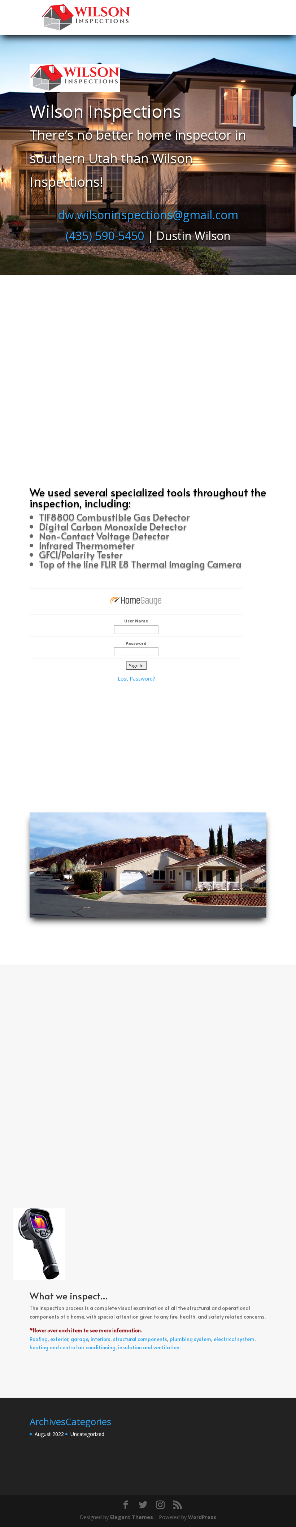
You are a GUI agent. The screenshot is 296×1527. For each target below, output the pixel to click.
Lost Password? (136, 678)
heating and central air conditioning (73, 1347)
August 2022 (49, 1434)
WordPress (202, 1517)
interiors (100, 1339)
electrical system (234, 1339)
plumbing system (190, 1339)
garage (79, 1339)
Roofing (39, 1339)
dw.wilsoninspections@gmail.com (148, 215)
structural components (140, 1339)
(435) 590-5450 (105, 235)
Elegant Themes (131, 1517)
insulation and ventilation (148, 1347)
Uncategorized (87, 1434)
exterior (59, 1339)
